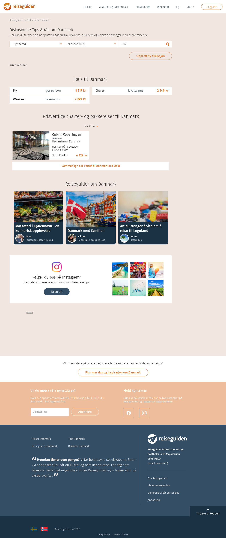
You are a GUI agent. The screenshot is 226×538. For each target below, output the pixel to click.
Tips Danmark (76, 438)
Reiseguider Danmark (44, 446)
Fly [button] (177, 6)
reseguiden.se (104, 534)
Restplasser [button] (142, 6)
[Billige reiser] (44, 529)
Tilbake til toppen (207, 513)
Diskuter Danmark (79, 446)
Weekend (163, 6)
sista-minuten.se (121, 534)
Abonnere (85, 411)
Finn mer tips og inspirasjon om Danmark (113, 372)
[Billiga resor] (34, 529)
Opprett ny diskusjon (150, 56)
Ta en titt (57, 291)
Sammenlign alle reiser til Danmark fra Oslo (91, 166)
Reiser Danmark (41, 438)
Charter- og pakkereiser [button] (113, 6)
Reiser (88, 6)
